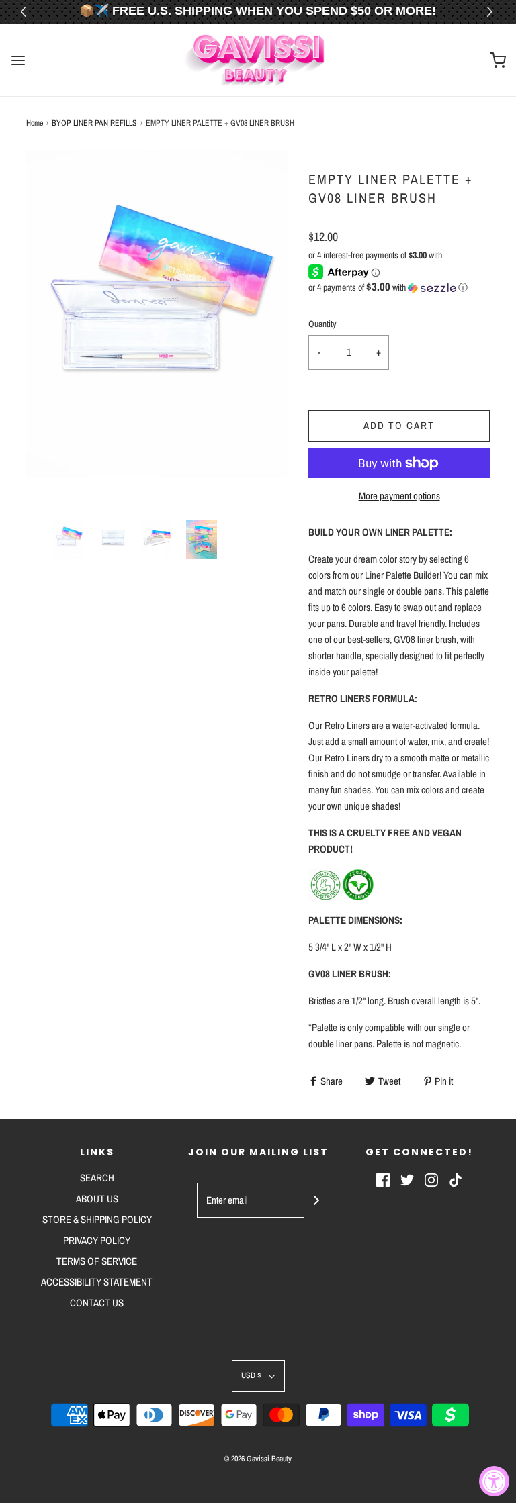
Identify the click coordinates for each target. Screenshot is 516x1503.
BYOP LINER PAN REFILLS (94, 122)
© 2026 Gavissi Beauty (258, 1458)
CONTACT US (97, 1303)
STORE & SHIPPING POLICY (97, 1219)
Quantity (322, 324)
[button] (491, 12)
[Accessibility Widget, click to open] (494, 1481)
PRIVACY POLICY (96, 1240)
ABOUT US (97, 1199)
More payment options (399, 496)
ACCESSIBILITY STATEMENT (97, 1282)
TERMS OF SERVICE (96, 1261)
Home (34, 122)
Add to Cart (399, 425)
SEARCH (97, 1178)
